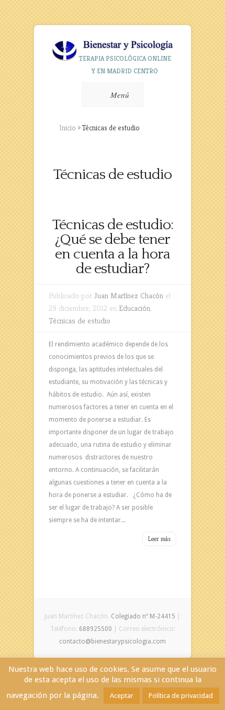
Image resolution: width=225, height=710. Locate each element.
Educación (134, 308)
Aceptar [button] (121, 696)
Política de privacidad (181, 696)
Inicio (67, 127)
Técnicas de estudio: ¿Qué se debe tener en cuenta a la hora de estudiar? (112, 247)
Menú (119, 94)
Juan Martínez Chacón (128, 295)
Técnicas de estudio (79, 320)
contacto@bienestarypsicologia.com (112, 641)
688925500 (95, 629)
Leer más (159, 539)
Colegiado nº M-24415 (143, 616)
